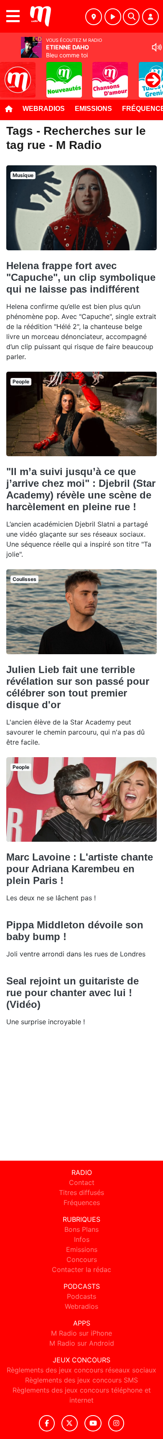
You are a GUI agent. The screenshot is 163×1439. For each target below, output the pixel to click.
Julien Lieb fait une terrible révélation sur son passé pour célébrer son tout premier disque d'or (77, 687)
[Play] (11, 73)
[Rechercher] (131, 16)
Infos (81, 1239)
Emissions (93, 108)
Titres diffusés (81, 1192)
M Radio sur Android (81, 1343)
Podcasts (81, 1296)
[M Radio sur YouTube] (93, 1423)
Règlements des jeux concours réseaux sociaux (81, 1370)
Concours (81, 1259)
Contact (81, 1182)
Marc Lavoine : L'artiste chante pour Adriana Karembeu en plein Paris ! (79, 868)
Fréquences (82, 1202)
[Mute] (156, 47)
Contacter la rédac (81, 1269)
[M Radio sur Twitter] (69, 1423)
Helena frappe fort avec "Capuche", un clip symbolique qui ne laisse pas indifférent (80, 277)
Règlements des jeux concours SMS (81, 1380)
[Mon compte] (150, 16)
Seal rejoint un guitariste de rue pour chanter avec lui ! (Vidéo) (72, 992)
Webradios (44, 108)
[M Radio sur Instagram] (116, 1423)
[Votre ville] (93, 16)
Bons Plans (81, 1229)
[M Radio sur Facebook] (47, 1423)
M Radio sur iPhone (81, 1333)
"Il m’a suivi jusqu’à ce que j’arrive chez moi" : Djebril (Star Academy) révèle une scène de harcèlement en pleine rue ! (80, 489)
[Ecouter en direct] (112, 16)
